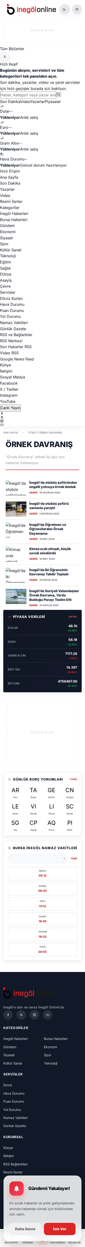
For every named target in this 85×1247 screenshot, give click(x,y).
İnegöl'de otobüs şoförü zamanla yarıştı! (49, 505)
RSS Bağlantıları (15, 1164)
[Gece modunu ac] (64, 9)
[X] (42, 417)
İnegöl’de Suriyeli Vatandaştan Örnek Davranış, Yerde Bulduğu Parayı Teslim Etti (54, 595)
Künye (5, 365)
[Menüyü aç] (77, 9)
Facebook (9, 383)
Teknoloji (8, 255)
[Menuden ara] (58, 94)
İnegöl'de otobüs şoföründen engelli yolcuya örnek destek (53, 484)
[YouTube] (42, 425)
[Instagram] (42, 421)
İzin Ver (59, 1229)
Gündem (7, 225)
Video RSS (9, 353)
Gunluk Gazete (14, 1126)
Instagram (8, 395)
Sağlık (5, 268)
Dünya (5, 274)
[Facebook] (42, 413)
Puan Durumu (12, 310)
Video (25, 101)
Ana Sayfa (9, 177)
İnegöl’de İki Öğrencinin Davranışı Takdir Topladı (48, 572)
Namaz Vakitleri (14, 322)
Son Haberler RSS (16, 346)
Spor (4, 243)
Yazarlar (37, 101)
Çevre (5, 286)
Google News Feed (17, 359)
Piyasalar (53, 101)
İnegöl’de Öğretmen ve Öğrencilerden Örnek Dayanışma (47, 529)
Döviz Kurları (11, 298)
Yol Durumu (10, 316)
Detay (73, 616)
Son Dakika (10, 101)
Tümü (73, 779)
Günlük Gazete (13, 328)
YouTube (7, 401)
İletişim (6, 371)
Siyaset (6, 237)
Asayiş (6, 280)
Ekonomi (8, 231)
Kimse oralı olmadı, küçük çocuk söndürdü (50, 551)
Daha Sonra (25, 1229)
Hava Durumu (12, 304)
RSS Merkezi (11, 340)
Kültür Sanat (10, 250)
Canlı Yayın (10, 407)
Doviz (7, 1085)
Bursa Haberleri (13, 219)
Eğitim (5, 262)
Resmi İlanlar (11, 201)
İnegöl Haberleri (14, 213)
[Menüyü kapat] (4, 56)
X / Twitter (9, 389)
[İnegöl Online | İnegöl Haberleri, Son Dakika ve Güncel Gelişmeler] (31, 9)
